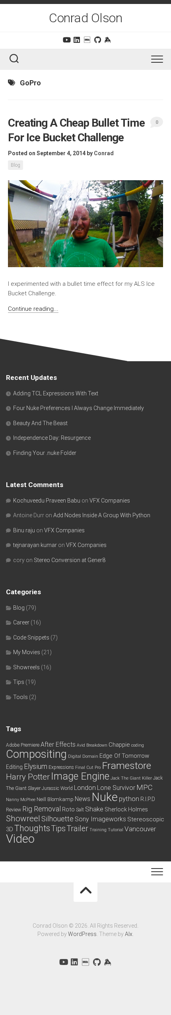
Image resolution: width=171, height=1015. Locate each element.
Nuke (104, 797)
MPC (144, 787)
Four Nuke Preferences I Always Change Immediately (78, 408)
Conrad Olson (85, 17)
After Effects (58, 744)
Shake (94, 809)
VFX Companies (109, 500)
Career (21, 622)
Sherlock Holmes (126, 809)
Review (13, 810)
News (82, 799)
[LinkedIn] (76, 39)
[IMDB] (87, 39)
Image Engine (80, 776)
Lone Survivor (116, 788)
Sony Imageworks (100, 819)
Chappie (119, 744)
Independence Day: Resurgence (52, 438)
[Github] (97, 39)
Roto (68, 809)
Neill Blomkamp (55, 799)
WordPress (82, 934)
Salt (80, 810)
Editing (14, 767)
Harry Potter (28, 777)
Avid (81, 745)
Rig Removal (41, 809)
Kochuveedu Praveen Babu (46, 500)
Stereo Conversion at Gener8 (69, 560)
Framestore (126, 765)
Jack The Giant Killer (131, 778)
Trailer (77, 828)
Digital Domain (83, 756)
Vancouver (140, 829)
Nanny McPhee (20, 799)
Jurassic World (57, 788)
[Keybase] (107, 39)
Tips (18, 682)
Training (98, 829)
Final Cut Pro (88, 767)
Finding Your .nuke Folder (44, 453)
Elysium (35, 766)
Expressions (61, 767)
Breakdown (96, 745)
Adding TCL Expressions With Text (55, 393)
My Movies (26, 652)
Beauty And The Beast (40, 423)
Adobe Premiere (22, 745)
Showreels (26, 667)
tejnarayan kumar (35, 545)
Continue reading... (33, 308)
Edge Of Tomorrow (124, 755)
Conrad (104, 153)
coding (137, 745)
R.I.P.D (147, 799)
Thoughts (32, 828)
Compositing (36, 754)
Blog (15, 165)
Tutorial (115, 829)
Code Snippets (31, 637)
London (85, 788)
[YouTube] (66, 39)
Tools (20, 697)
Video (20, 839)
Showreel (23, 818)
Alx (128, 934)
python (129, 799)
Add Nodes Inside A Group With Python (101, 515)
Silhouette (57, 819)
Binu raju (24, 530)
